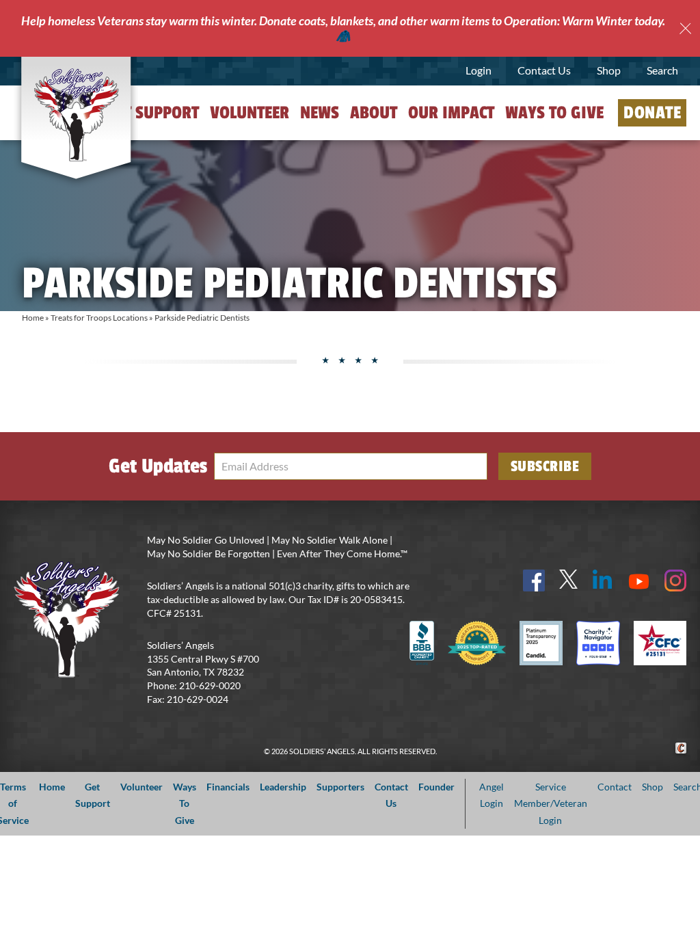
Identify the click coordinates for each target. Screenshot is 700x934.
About (373, 113)
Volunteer (249, 113)
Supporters (340, 786)
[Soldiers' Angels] (75, 115)
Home (33, 317)
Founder (436, 786)
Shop (609, 70)
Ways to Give (554, 113)
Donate (652, 113)
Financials (228, 786)
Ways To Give (184, 803)
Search (662, 70)
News (319, 113)
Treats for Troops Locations (99, 317)
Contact (614, 786)
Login (479, 70)
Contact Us (544, 70)
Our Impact (451, 113)
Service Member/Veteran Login (550, 803)
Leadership (283, 786)
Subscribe (545, 466)
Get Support (152, 113)
